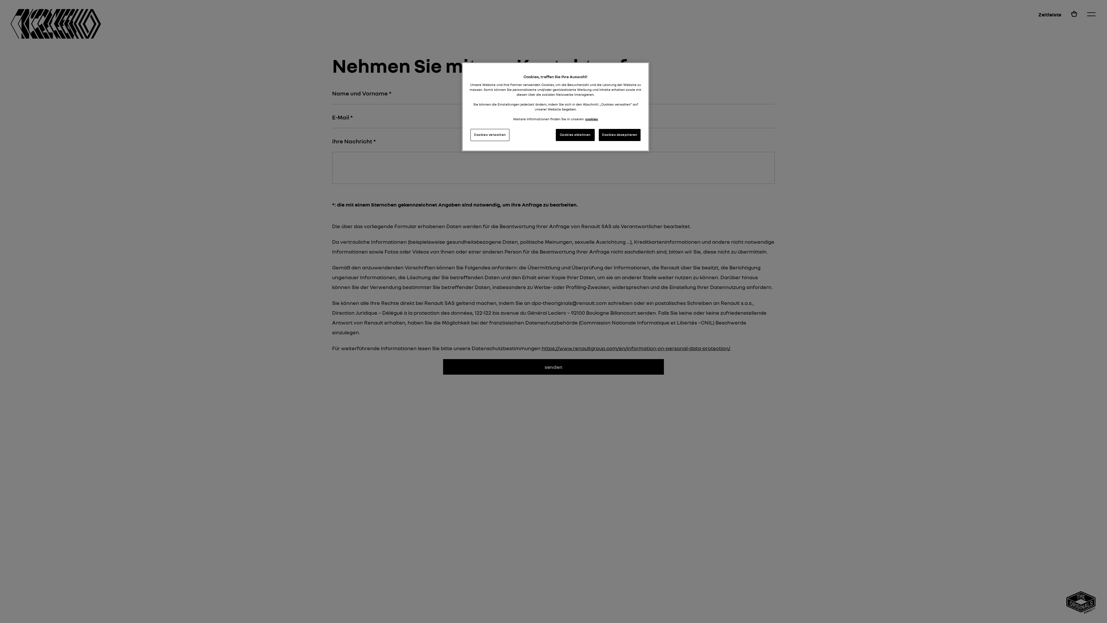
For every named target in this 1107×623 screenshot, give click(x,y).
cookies (591, 119)
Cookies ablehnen (575, 135)
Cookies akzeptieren (619, 135)
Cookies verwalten (490, 135)
